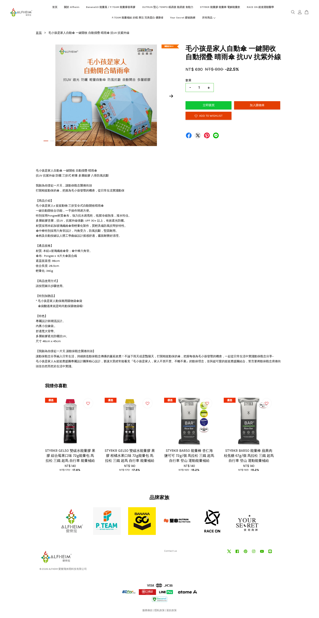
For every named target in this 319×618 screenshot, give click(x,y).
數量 (188, 80)
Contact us (170, 550)
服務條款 (147, 610)
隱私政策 (159, 610)
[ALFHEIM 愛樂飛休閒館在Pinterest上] (245, 553)
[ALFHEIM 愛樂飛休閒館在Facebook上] (237, 553)
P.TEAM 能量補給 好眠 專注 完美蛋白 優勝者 (137, 17)
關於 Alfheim (71, 7)
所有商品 (207, 17)
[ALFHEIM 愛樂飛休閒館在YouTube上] (262, 553)
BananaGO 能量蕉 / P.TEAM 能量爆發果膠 (110, 7)
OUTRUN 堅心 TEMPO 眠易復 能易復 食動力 (167, 7)
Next (171, 96)
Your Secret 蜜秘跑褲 (182, 17)
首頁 (54, 7)
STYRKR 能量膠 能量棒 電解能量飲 (220, 7)
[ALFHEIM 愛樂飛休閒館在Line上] (270, 553)
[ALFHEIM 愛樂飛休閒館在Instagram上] (253, 553)
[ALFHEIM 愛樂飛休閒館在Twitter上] (229, 553)
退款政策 (171, 610)
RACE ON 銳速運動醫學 (260, 7)
